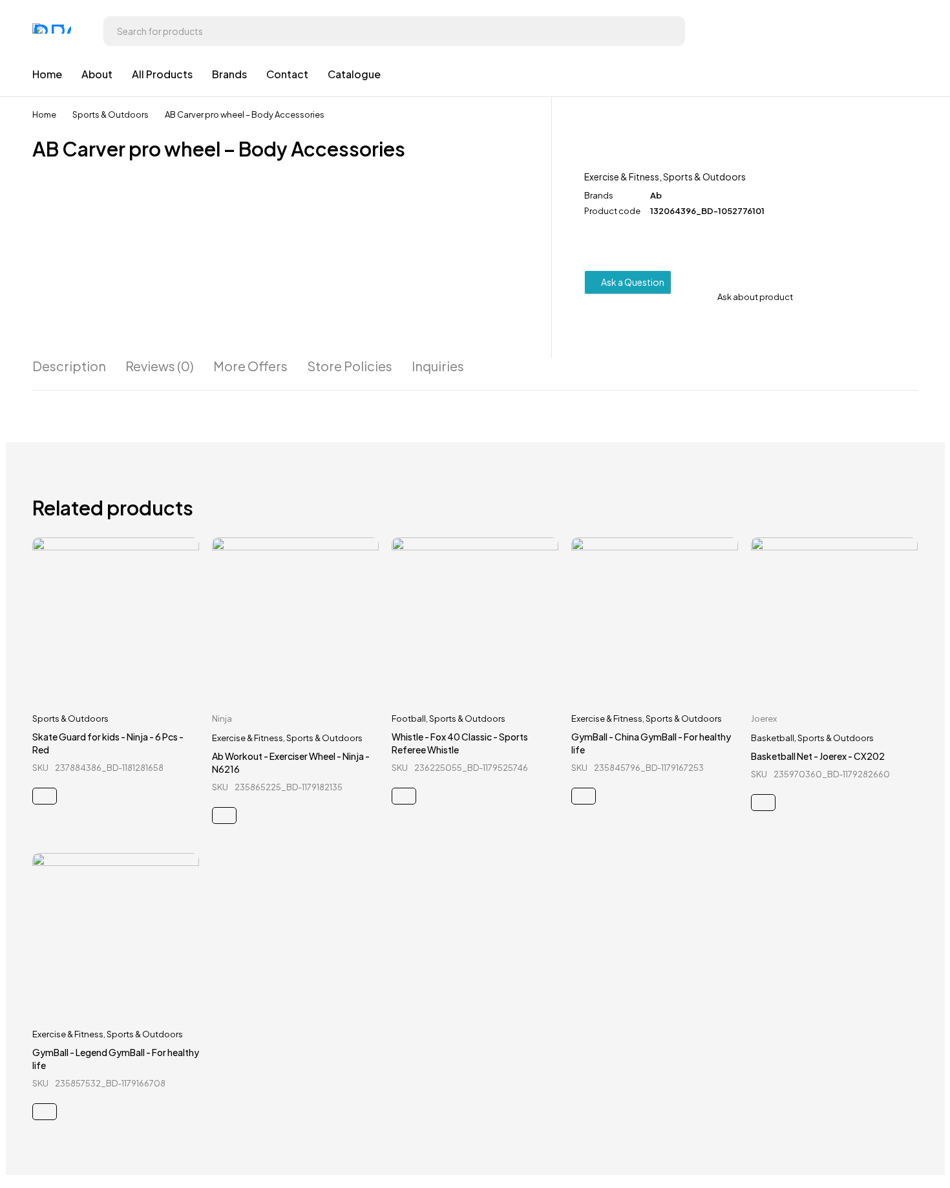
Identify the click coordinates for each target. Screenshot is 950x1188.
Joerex (764, 718)
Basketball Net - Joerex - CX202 (818, 756)
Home (44, 114)
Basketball (772, 738)
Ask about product (755, 297)
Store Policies (349, 366)
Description (69, 366)
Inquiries (438, 366)
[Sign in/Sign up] (905, 31)
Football (409, 718)
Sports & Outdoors (110, 114)
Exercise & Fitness (621, 176)
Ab (656, 195)
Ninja (222, 718)
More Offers (250, 366)
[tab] (69, 366)
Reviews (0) (159, 366)
